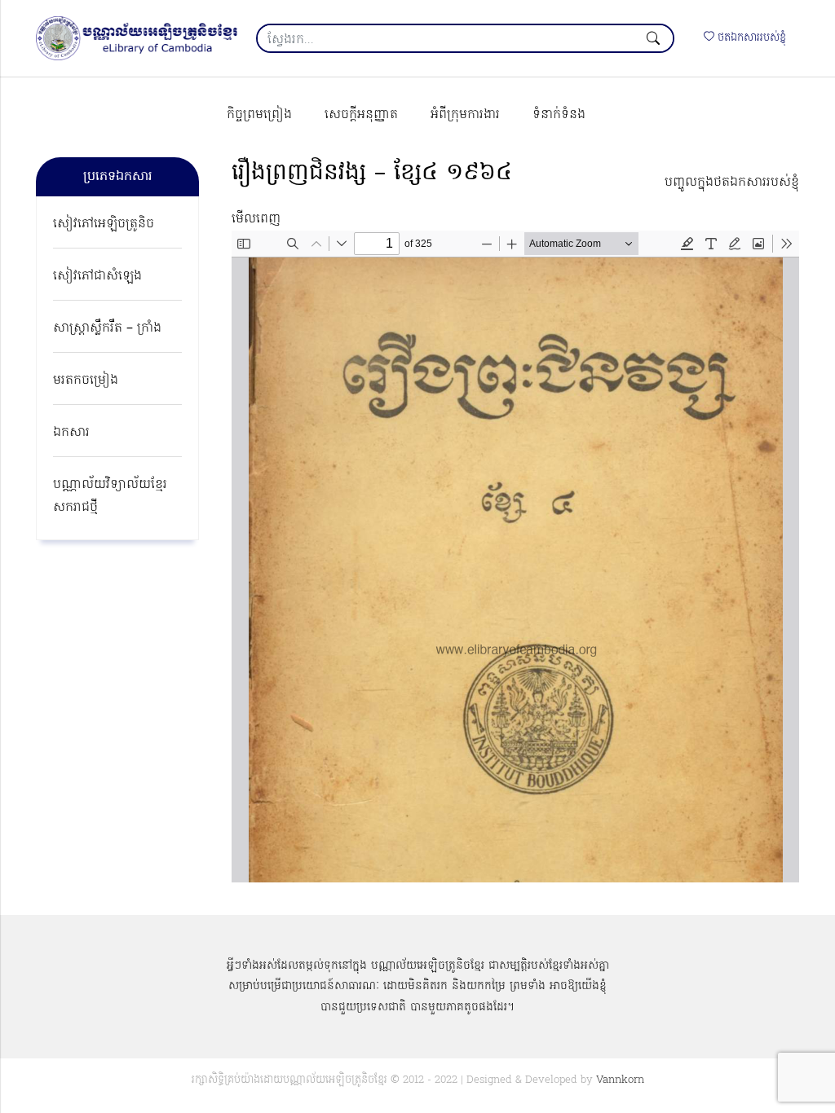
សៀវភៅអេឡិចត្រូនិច (103, 224)
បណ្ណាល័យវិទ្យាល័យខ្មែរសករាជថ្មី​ (110, 496)
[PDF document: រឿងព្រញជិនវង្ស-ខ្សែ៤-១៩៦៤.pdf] (515, 556)
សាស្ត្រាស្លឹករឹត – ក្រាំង (107, 328)
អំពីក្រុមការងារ (465, 115)
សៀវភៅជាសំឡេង (97, 276)
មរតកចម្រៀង (85, 380)
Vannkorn (620, 1080)
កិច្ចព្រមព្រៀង (259, 115)
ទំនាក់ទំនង (558, 115)
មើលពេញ (256, 219)
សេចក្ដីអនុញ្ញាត (361, 115)
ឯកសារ (71, 432)
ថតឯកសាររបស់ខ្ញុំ (750, 38)
